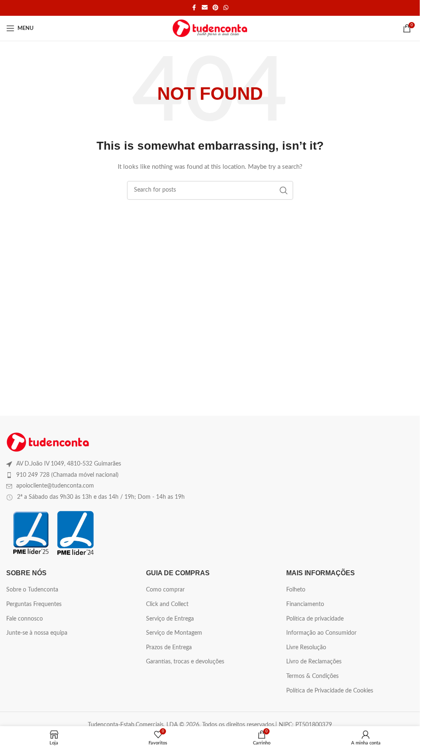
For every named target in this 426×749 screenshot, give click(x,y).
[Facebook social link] (194, 8)
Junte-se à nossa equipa (36, 633)
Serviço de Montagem (174, 633)
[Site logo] (210, 28)
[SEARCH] (283, 190)
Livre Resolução (306, 647)
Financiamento (305, 604)
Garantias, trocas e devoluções (185, 662)
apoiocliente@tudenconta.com (55, 486)
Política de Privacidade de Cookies (329, 691)
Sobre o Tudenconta (32, 590)
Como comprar (165, 590)
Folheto (295, 590)
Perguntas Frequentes (34, 604)
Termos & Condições (312, 676)
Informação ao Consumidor (321, 633)
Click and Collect (167, 604)
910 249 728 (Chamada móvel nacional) (67, 475)
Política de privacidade (315, 619)
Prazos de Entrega (169, 647)
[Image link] (47, 442)
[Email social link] (204, 8)
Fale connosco (24, 619)
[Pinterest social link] (215, 8)
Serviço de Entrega (170, 619)
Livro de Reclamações (314, 662)
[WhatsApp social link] (226, 8)
